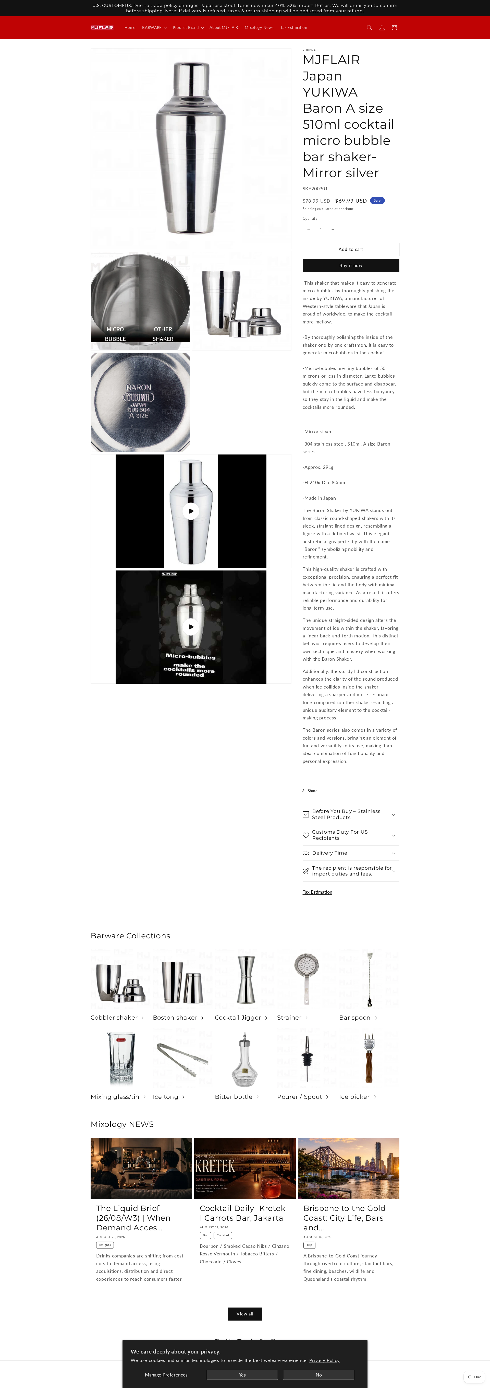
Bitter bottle (234, 1096)
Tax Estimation (317, 892)
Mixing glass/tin (115, 1096)
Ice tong (166, 1096)
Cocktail (223, 1235)
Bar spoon (355, 1017)
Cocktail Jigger (238, 1017)
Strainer (289, 1017)
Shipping (309, 209)
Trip (309, 1245)
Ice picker (354, 1096)
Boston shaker (175, 1017)
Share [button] (313, 790)
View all (245, 1313)
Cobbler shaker (114, 1017)
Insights (105, 1245)
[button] (154, 27)
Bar (205, 1235)
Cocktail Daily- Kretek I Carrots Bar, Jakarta (243, 1213)
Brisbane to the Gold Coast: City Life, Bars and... (344, 1218)
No (319, 1375)
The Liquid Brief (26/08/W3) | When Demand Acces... (133, 1218)
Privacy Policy (324, 1360)
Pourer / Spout (299, 1096)
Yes (242, 1375)
